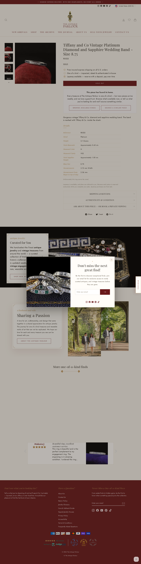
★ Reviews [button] (138, 284)
